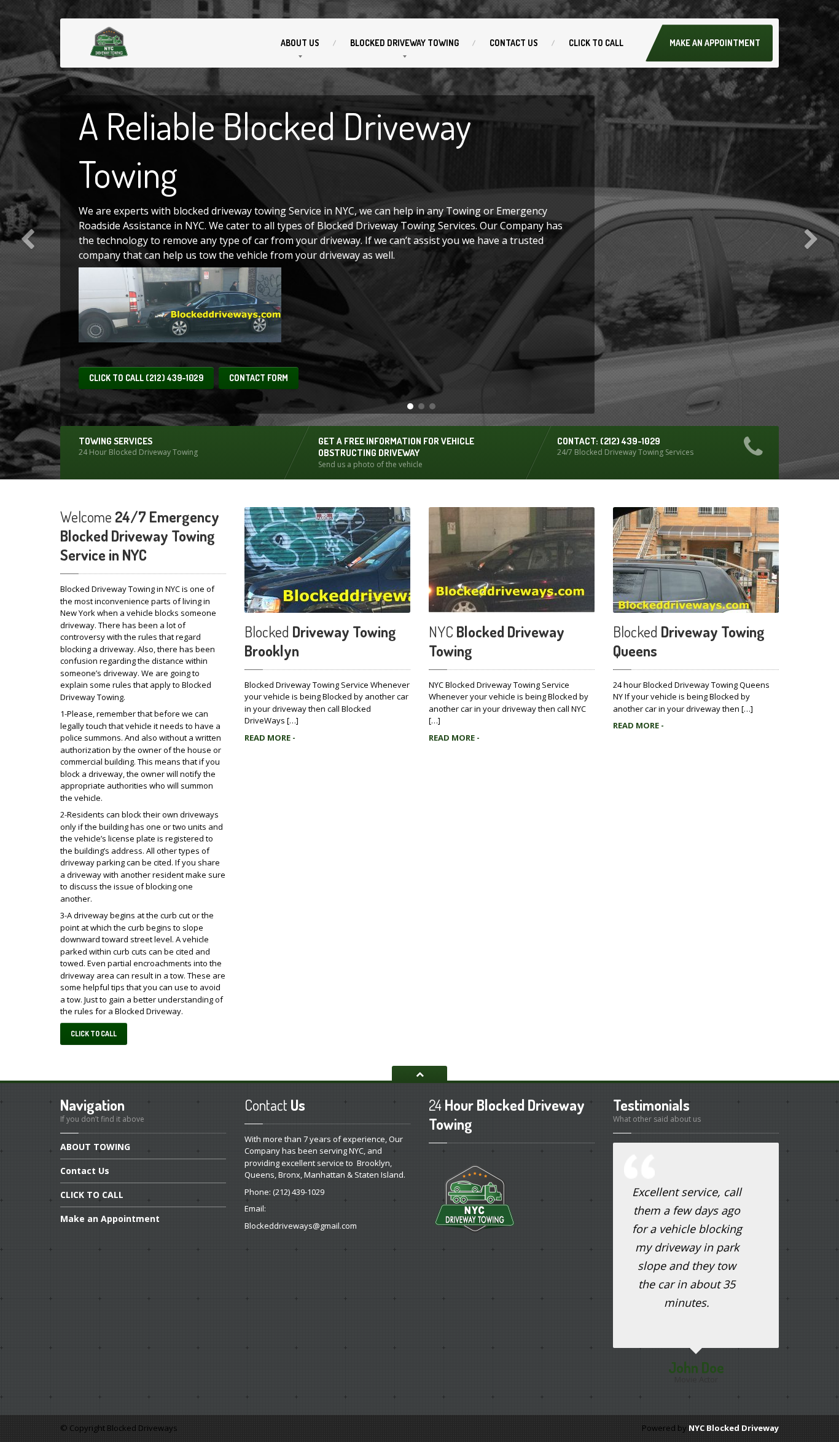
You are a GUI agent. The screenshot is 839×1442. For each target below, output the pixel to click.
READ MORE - (269, 737)
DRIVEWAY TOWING (404, 42)
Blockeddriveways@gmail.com (300, 1225)
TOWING (95, 1147)
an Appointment (110, 1218)
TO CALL (596, 42)
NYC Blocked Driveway (734, 1427)
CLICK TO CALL (94, 1033)
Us (514, 42)
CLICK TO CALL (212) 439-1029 (146, 377)
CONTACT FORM (258, 377)
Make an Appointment (714, 42)
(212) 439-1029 (298, 1191)
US (300, 42)
